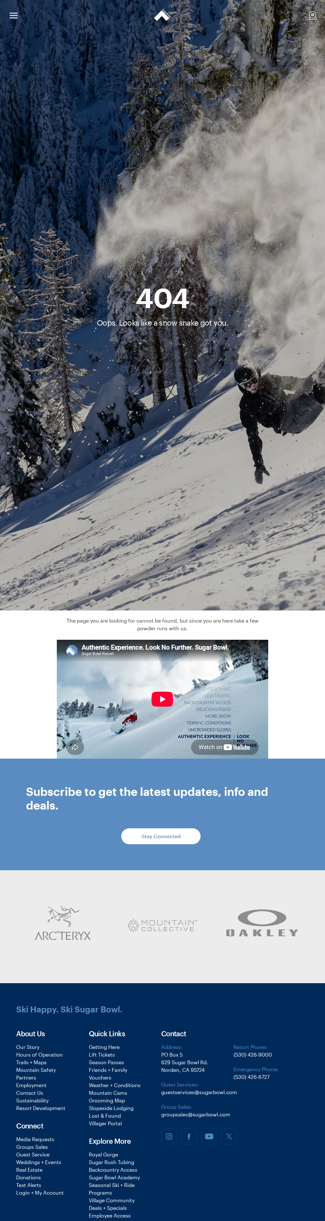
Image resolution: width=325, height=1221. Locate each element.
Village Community (112, 1200)
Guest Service (33, 1154)
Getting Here (104, 1047)
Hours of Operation (39, 1055)
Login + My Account (40, 1193)
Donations (28, 1177)
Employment (31, 1085)
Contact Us (29, 1093)
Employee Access (110, 1215)
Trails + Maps (31, 1062)
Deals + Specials (108, 1208)
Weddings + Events (38, 1162)
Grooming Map (107, 1100)
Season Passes (106, 1062)
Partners (26, 1077)
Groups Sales (32, 1147)
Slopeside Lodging (111, 1108)
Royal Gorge (103, 1154)
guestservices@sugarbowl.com (199, 1092)
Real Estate (29, 1170)
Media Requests (35, 1139)
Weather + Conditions (115, 1085)
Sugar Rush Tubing (111, 1162)
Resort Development (40, 1108)
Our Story (27, 1047)
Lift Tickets (102, 1055)
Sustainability (32, 1100)
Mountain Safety (36, 1070)
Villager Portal (105, 1123)
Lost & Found (105, 1116)
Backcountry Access (113, 1170)
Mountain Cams (108, 1093)
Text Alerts (28, 1185)
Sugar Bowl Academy (114, 1177)
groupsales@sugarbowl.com (195, 1114)
